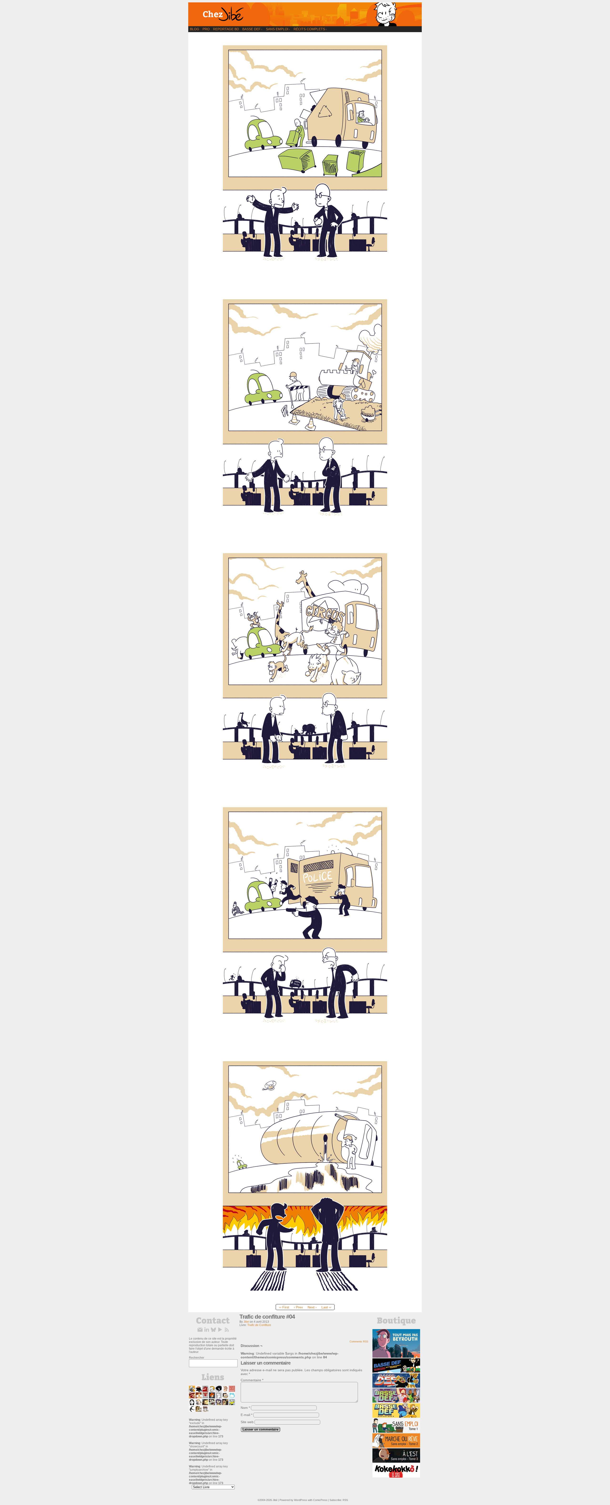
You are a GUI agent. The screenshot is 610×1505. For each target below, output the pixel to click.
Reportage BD (226, 29)
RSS (345, 1500)
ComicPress (320, 1500)
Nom (245, 1408)
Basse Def (252, 29)
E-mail (246, 1415)
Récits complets (310, 29)
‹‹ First (284, 1307)
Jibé (275, 1500)
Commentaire (252, 1380)
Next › (312, 1307)
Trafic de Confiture (259, 1325)
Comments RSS (359, 1341)
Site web (247, 1422)
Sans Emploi (278, 29)
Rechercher (196, 1357)
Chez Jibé (305, 14)
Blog (194, 29)
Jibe (246, 1321)
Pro (206, 29)
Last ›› (326, 1307)
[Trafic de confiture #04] (305, 1301)
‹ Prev (298, 1307)
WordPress (300, 1500)
